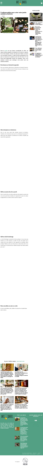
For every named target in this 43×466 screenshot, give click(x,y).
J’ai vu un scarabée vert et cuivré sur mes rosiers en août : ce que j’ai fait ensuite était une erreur (24, 438)
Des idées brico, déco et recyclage (35, 424)
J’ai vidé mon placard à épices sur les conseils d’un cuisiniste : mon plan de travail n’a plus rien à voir (21, 406)
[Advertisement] (14, 42)
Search (28, 7)
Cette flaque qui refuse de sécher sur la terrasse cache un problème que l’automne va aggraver (24, 445)
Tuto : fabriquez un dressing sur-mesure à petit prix (38, 49)
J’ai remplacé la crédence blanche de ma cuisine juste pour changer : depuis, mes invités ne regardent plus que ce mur (7, 407)
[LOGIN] (41, 3)
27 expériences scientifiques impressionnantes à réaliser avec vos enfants (39, 55)
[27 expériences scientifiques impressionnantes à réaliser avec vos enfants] (32, 54)
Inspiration (20, 361)
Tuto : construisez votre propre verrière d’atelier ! (38, 23)
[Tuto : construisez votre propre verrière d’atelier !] (32, 23)
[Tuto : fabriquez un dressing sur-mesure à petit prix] (32, 49)
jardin (5, 50)
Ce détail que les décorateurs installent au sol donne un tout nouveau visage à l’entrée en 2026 (21, 374)
